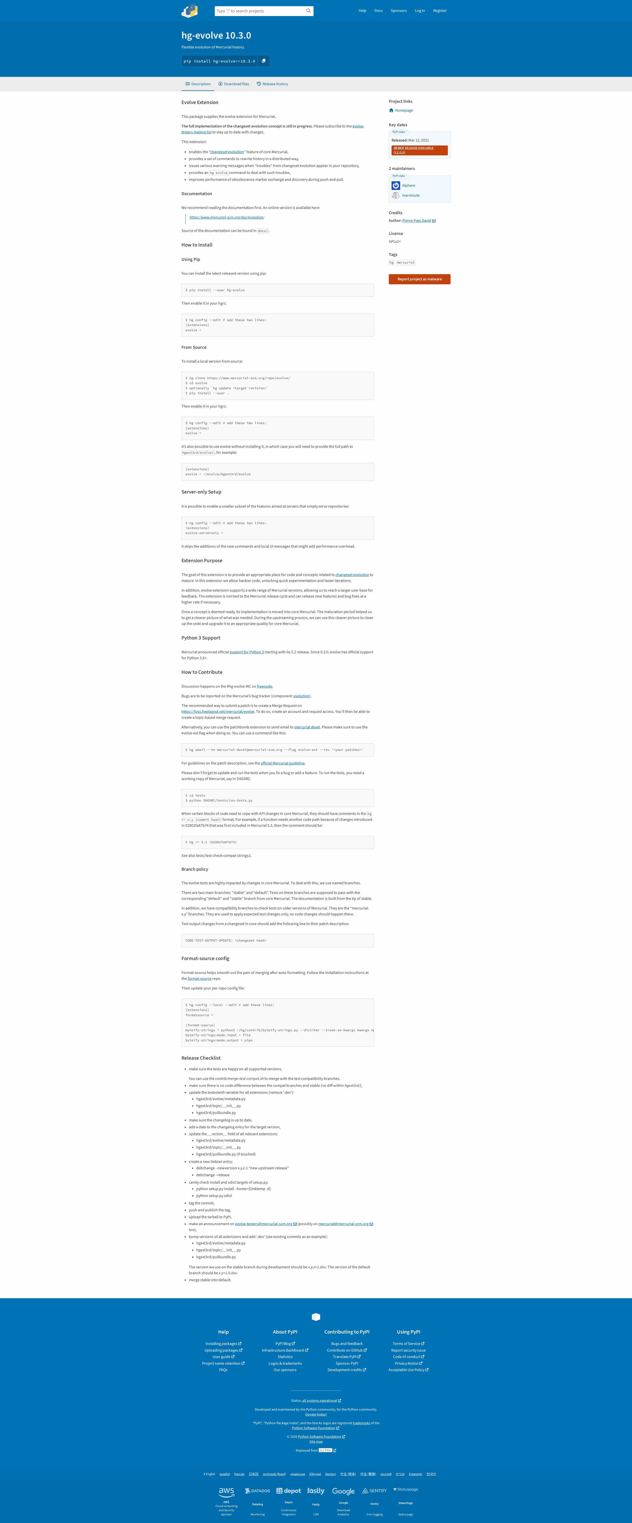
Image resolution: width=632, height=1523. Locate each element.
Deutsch (330, 1474)
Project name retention (221, 1363)
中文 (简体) (348, 1474)
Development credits (345, 1370)
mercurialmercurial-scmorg (343, 1224)
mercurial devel (307, 727)
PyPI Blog (283, 1343)
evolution (301, 696)
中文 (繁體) (368, 1474)
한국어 (431, 1474)
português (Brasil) (274, 1474)
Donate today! (316, 1414)
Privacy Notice (406, 1363)
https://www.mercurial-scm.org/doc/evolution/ (227, 217)
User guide (221, 1356)
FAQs (223, 1370)
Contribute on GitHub (345, 1350)
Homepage (404, 110)
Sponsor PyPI (347, 1363)
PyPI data (399, 132)
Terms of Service (406, 1343)
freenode (264, 686)
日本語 (253, 1474)
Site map (316, 1441)
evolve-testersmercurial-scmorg (263, 1224)
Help (362, 10)
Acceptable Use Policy (406, 1370)
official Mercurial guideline (283, 763)
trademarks (361, 1423)
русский (386, 1474)
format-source (200, 978)
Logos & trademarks (285, 1363)
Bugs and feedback (347, 1343)
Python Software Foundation (313, 1428)
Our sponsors (285, 1370)
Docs (379, 10)
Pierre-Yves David (416, 220)
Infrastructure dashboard (283, 1350)
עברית (400, 1474)
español (225, 1474)
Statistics (285, 1356)
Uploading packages (221, 1350)
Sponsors (399, 10)
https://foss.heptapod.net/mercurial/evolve (217, 711)
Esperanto (415, 1474)
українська (297, 1474)
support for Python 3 (247, 652)
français (239, 1474)
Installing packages (221, 1343)
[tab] (197, 84)
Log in (420, 10)
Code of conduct (406, 1356)
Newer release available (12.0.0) (414, 150)
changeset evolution (227, 152)
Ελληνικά (315, 1474)
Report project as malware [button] (420, 279)
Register (440, 10)
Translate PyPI (344, 1356)
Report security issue (408, 1350)
